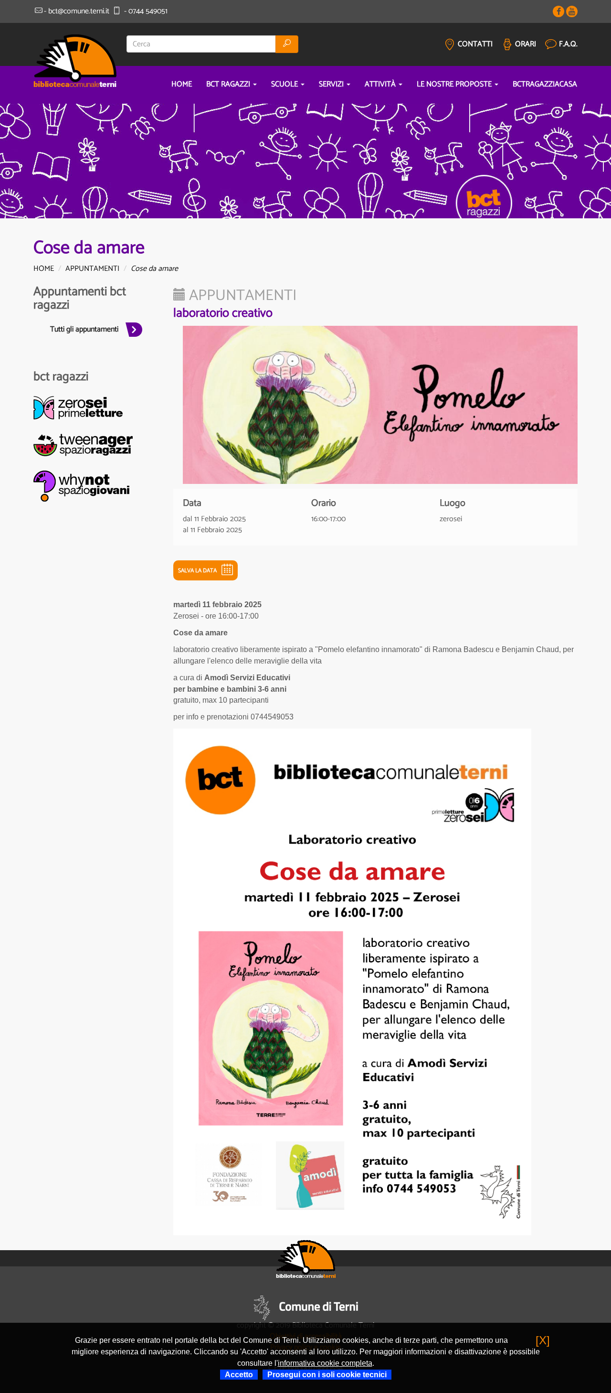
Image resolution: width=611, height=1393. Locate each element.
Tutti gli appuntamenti (84, 329)
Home (43, 268)
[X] (543, 1340)
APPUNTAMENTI (92, 268)
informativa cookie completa (325, 1363)
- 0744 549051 (144, 11)
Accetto (239, 1375)
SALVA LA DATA (197, 570)
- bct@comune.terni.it (76, 11)
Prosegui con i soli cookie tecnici (327, 1375)
